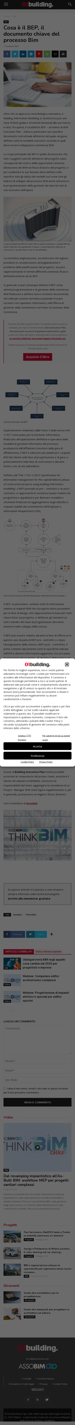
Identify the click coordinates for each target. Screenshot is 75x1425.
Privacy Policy (46, 761)
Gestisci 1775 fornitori (24, 737)
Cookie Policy (27, 761)
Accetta (37, 746)
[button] (67, 664)
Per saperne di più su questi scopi (56, 737)
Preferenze (37, 755)
